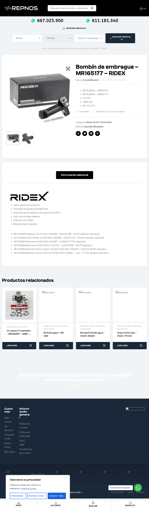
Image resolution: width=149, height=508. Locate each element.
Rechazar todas (36, 496)
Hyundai (86, 80)
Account (56, 505)
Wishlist (130, 505)
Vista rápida (19, 305)
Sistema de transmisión (58, 48)
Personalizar (17, 496)
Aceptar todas (56, 496)
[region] (38, 488)
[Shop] (18, 503)
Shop (19, 505)
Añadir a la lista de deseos (110, 112)
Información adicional (74, 175)
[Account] (56, 503)
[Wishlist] (130, 503)
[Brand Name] (14, 473)
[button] (68, 69)
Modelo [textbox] (51, 38)
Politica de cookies (28, 488)
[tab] (74, 175)
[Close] (67, 477)
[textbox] (20, 38)
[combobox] (27, 38)
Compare (84, 112)
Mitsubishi (94, 80)
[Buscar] (92, 8)
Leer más (12, 345)
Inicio (44, 48)
